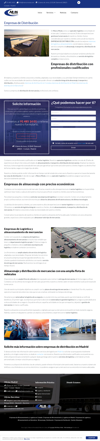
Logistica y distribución (43, 390)
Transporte (40, 387)
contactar (40, 354)
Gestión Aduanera (76, 420)
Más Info (27, 439)
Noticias (63, 13)
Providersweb (76, 427)
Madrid (60, 352)
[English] (86, 12)
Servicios (49, 13)
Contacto (74, 13)
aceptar (91, 438)
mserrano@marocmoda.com (14, 409)
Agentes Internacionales (43, 394)
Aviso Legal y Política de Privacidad (29, 427)
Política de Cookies (43, 427)
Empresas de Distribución (62, 420)
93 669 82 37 (10, 406)
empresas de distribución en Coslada (38, 83)
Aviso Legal (81, 143)
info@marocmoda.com (26, 2)
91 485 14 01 (10, 2)
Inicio (40, 13)
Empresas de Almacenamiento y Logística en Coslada (25, 417)
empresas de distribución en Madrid (64, 83)
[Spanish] (82, 12)
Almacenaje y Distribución (46, 420)
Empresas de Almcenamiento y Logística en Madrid (59, 417)
